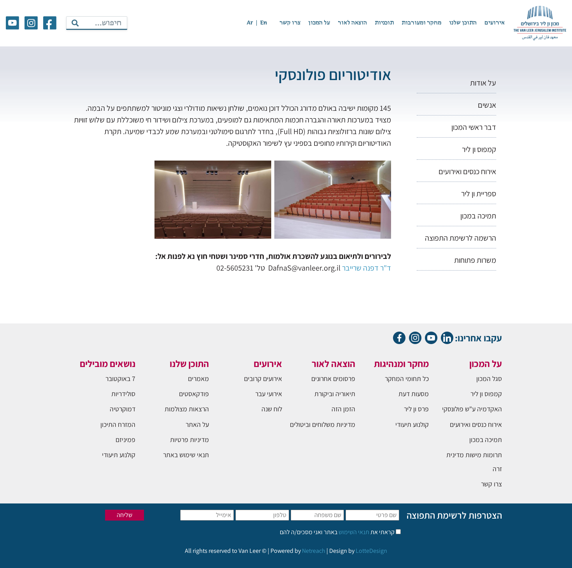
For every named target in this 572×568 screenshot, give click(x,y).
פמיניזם (125, 439)
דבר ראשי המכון (473, 127)
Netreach (313, 551)
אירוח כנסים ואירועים (467, 171)
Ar (250, 23)
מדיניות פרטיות (189, 439)
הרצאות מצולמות (187, 408)
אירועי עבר (268, 393)
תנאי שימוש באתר (186, 454)
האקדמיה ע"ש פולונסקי (472, 408)
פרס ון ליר (416, 408)
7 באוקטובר (120, 378)
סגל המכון (489, 378)
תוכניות (384, 23)
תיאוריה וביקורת (334, 393)
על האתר (197, 424)
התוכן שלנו (463, 23)
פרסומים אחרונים (333, 378)
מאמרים (198, 378)
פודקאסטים (194, 393)
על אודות (483, 83)
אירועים (494, 23)
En (263, 23)
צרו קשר (289, 23)
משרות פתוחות (475, 260)
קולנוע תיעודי (412, 424)
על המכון (319, 23)
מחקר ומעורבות (421, 23)
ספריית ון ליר (478, 194)
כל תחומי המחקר (407, 378)
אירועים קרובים (263, 378)
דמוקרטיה (122, 408)
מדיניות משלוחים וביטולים (322, 424)
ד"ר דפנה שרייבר (366, 268)
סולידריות (123, 393)
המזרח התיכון (117, 424)
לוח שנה (271, 408)
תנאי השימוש (353, 532)
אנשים (487, 105)
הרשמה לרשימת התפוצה (460, 238)
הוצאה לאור (352, 23)
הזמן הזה (343, 408)
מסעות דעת (413, 393)
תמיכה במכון (478, 216)
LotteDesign (371, 551)
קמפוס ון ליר (479, 149)
